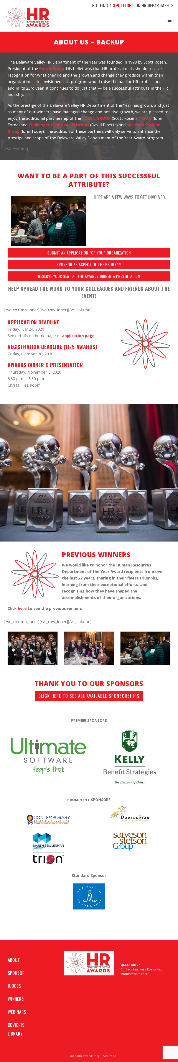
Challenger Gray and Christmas (59, 124)
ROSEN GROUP (96, 118)
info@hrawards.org (134, 974)
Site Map (109, 1056)
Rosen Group (51, 68)
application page (78, 335)
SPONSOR (16, 973)
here (22, 608)
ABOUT (14, 960)
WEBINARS (17, 1012)
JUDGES (14, 986)
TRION (145, 118)
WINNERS (16, 999)
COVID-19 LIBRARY (16, 1029)
